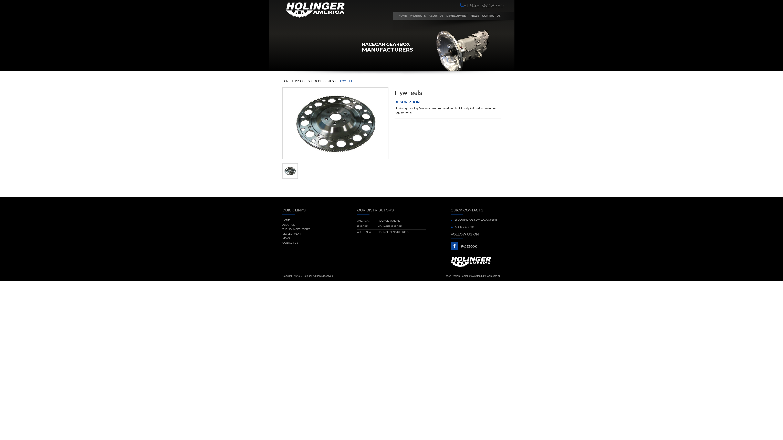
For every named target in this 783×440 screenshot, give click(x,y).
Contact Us (491, 15)
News (475, 15)
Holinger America (390, 220)
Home (402, 15)
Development (457, 15)
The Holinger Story (296, 229)
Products (418, 15)
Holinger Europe (390, 226)
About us (436, 15)
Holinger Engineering (393, 232)
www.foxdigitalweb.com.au (486, 276)
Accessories (324, 81)
